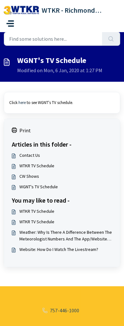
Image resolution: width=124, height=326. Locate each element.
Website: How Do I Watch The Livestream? (58, 249)
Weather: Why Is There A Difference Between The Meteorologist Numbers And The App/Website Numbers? (65, 235)
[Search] (111, 39)
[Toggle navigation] (10, 23)
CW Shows (29, 176)
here (22, 102)
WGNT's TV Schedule (38, 187)
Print (25, 130)
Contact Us (29, 155)
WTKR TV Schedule (36, 166)
